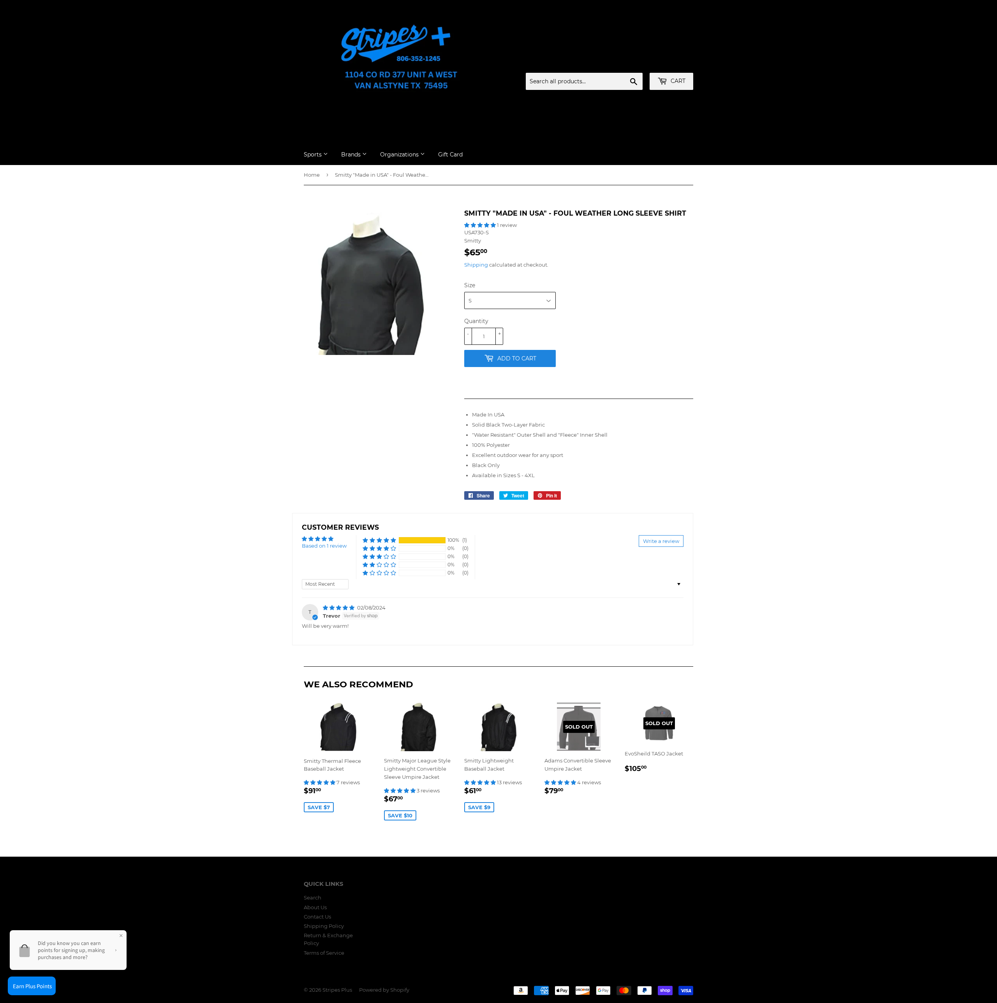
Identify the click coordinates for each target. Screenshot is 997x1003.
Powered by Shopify (384, 990)
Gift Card (450, 154)
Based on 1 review (324, 546)
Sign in (632, 63)
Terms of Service (324, 953)
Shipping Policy (324, 926)
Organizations (400, 154)
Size (469, 285)
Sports (313, 154)
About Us (315, 907)
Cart (677, 80)
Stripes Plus (337, 990)
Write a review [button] (661, 541)
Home (312, 175)
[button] (480, 225)
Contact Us (317, 916)
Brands (351, 154)
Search (312, 897)
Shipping (476, 265)
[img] (339, 607)
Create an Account (671, 63)
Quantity (476, 321)
